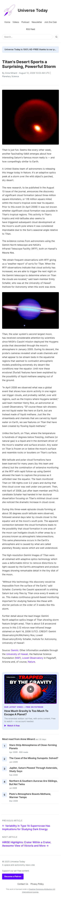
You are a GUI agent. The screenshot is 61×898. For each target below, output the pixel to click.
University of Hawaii (17, 654)
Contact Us (22, 884)
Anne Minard (11, 73)
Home (7, 22)
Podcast (25, 22)
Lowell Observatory (32, 657)
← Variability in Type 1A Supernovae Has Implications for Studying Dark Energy (26, 827)
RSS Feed (30, 29)
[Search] (56, 36)
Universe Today (33, 10)
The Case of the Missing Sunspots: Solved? (33, 758)
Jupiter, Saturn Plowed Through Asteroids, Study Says (33, 769)
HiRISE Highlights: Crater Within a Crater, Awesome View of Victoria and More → (26, 844)
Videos (15, 22)
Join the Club (50, 22)
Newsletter (37, 22)
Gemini (14, 650)
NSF (18, 657)
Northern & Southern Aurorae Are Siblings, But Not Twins (33, 782)
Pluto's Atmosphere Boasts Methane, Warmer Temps (30, 796)
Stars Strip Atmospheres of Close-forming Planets (33, 747)
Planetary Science (10, 76)
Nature (31, 661)
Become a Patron (12, 876)
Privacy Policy (37, 884)
